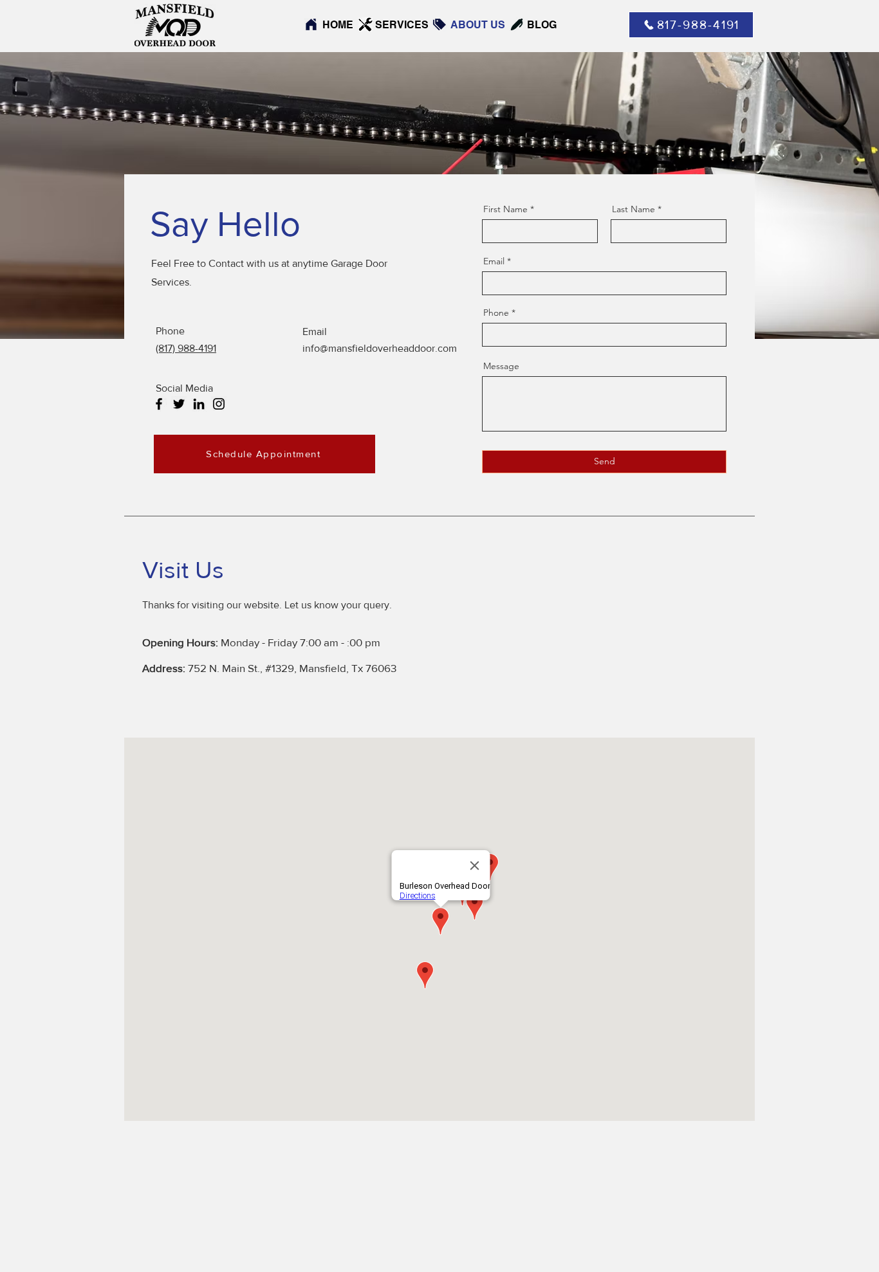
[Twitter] (179, 404)
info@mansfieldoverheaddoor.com (379, 348)
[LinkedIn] (199, 404)
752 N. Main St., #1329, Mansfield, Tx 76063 (292, 668)
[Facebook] (159, 404)
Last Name (633, 209)
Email (493, 261)
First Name (505, 209)
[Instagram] (219, 404)
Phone (496, 312)
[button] (264, 454)
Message (501, 365)
